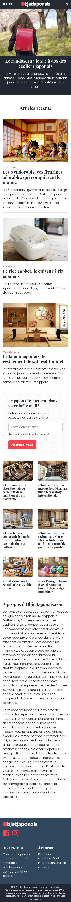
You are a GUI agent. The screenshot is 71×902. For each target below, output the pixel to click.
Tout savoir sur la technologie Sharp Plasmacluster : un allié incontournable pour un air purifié (51, 540)
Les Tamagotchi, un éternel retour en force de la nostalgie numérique (52, 586)
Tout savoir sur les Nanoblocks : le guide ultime (17, 584)
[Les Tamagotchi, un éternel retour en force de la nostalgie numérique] (53, 566)
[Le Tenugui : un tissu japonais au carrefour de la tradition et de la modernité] (18, 470)
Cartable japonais (15, 858)
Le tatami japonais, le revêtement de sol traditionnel (33, 358)
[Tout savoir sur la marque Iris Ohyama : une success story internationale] (53, 470)
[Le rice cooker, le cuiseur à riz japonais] (35, 239)
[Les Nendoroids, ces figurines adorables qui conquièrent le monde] (35, 140)
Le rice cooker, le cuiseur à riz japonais (33, 273)
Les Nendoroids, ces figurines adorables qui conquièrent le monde (33, 177)
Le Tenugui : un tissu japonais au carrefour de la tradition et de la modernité (14, 492)
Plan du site (46, 854)
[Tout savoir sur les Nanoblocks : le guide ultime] (18, 566)
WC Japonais (12, 867)
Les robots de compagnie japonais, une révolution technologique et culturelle (16, 540)
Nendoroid (10, 863)
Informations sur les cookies (52, 865)
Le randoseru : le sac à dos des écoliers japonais (35, 63)
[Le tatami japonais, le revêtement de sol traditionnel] (35, 325)
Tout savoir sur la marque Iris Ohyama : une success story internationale (52, 490)
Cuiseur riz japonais (16, 854)
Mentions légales (50, 858)
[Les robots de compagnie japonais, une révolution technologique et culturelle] (18, 518)
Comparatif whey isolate (15, 873)
